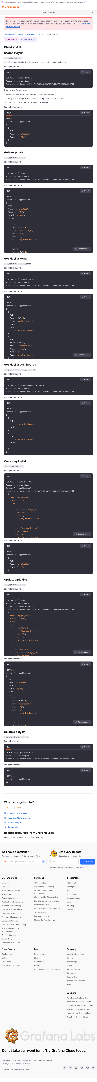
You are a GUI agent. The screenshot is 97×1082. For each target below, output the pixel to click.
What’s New (7, 939)
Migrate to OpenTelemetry (45, 920)
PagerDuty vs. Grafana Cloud (79, 1013)
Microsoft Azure (73, 898)
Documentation (9, 35)
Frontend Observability (11, 917)
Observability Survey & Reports (47, 969)
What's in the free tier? (11, 890)
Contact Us (71, 973)
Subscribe (87, 861)
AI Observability (40, 883)
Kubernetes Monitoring (11, 906)
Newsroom (71, 965)
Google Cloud (72, 894)
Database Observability (12, 913)
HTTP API (40, 35)
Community (39, 962)
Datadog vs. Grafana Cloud (78, 998)
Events (37, 965)
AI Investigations (9, 935)
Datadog (70, 906)
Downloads (6, 962)
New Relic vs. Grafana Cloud (78, 1009)
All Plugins (71, 887)
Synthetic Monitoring (11, 921)
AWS (68, 890)
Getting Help (72, 977)
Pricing (5, 887)
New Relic (71, 909)
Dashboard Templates (11, 965)
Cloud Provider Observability (46, 897)
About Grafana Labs (75, 954)
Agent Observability (10, 898)
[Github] (82, 1067)
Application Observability (12, 902)
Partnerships (72, 962)
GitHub (5, 958)
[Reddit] (93, 1067)
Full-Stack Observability (44, 887)
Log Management (41, 916)
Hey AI (69, 984)
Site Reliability (40, 912)
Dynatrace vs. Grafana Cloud (79, 1002)
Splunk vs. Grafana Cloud (77, 1017)
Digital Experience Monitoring (46, 901)
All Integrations (73, 883)
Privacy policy (79, 867)
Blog (36, 958)
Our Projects (7, 954)
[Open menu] (92, 7)
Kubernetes (71, 902)
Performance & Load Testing (14, 925)
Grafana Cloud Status (11, 943)
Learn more (78, 2)
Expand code (83, 249)
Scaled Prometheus (42, 905)
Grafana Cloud (63, 1050)
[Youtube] (87, 1067)
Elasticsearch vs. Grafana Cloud (80, 1005)
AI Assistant (7, 894)
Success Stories (73, 969)
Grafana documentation (26, 35)
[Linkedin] (76, 1067)
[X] (70, 1067)
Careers (70, 958)
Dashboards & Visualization (13, 909)
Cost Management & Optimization (48, 908)
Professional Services (76, 981)
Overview (6, 883)
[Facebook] (65, 1067)
